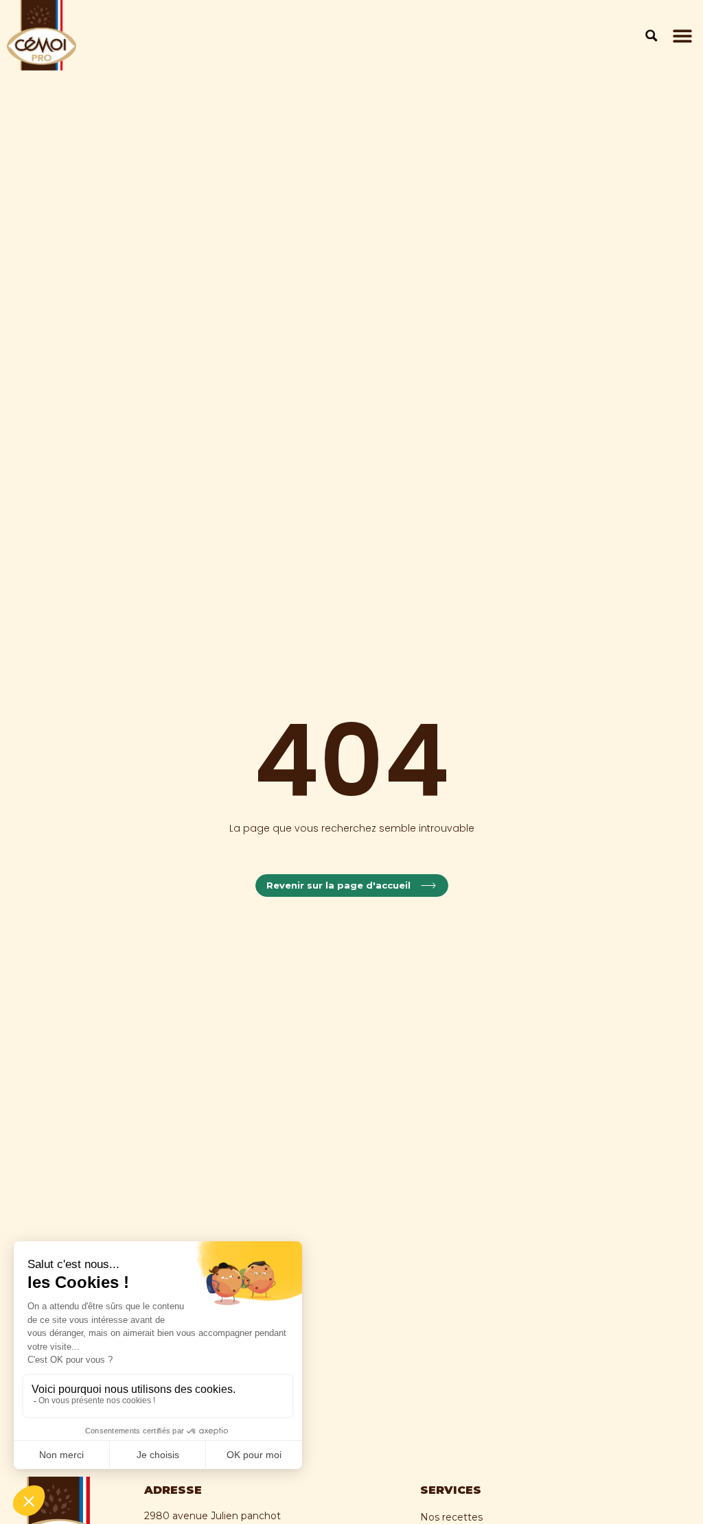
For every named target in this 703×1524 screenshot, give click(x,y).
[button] (682, 35)
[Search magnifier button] (651, 35)
